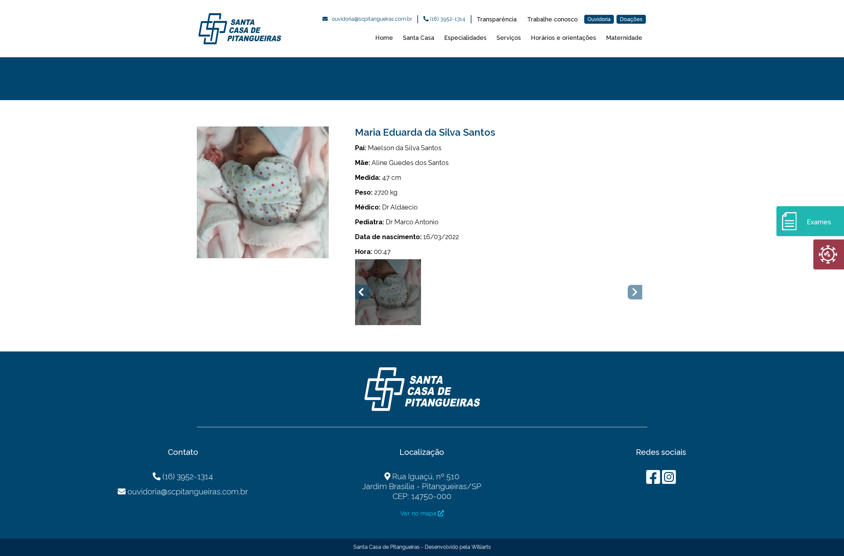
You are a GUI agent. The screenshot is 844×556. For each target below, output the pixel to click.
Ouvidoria (599, 19)
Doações (631, 19)
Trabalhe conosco (552, 19)
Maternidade (624, 37)
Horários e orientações (563, 37)
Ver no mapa (419, 513)
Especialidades (465, 37)
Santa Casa (418, 37)
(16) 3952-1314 (447, 19)
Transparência (497, 19)
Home (384, 37)
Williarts (481, 547)
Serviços (509, 37)
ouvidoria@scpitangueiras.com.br (372, 19)
